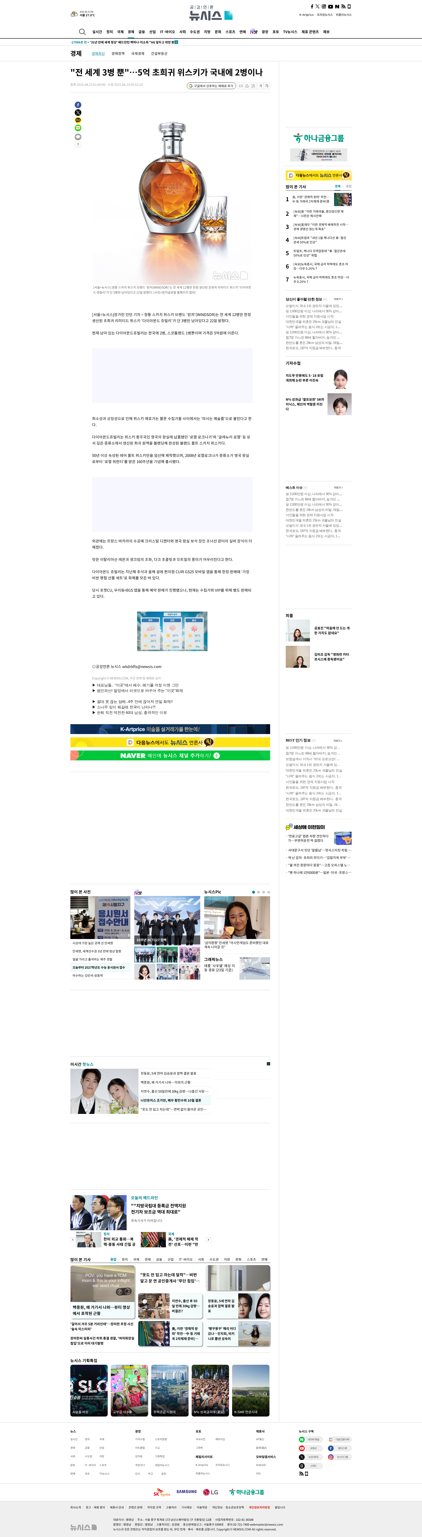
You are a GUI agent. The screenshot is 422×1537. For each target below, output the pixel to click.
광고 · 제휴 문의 (95, 1507)
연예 (242, 31)
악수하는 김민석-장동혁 (88, 975)
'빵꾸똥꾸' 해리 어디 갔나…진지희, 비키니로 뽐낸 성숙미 (222, 1333)
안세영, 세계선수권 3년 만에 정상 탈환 (97, 951)
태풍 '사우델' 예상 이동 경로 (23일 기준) (219, 967)
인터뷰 (138, 1456)
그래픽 (199, 1448)
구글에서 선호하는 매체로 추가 (213, 86)
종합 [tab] (349, 186)
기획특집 (160, 1456)
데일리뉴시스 (162, 1465)
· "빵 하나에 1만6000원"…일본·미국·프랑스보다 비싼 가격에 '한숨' (319, 872)
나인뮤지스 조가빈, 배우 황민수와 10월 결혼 (171, 1100)
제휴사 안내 (117, 1507)
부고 (150, 1474)
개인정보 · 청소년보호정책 (228, 1507)
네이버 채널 (313, 1439)
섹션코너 (140, 1465)
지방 (207, 31)
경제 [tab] (337, 186)
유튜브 (313, 1448)
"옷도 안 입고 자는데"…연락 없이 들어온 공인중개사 (175, 1109)
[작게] (260, 86)
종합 (113, 1259)
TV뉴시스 (290, 31)
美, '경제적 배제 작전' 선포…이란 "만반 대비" (183, 1244)
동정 (163, 1474)
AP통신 (260, 1439)
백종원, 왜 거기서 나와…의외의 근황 (166, 1082)
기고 (157, 1448)
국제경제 (137, 53)
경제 (131, 31)
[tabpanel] (237, 923)
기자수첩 (293, 363)
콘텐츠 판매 (135, 1507)
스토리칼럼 (161, 1439)
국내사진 (200, 1439)
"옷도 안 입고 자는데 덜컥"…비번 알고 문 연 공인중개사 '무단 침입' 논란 (168, 1278)
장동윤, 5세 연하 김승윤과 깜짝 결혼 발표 (168, 1073)
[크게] (267, 86)
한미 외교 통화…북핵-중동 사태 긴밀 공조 (120, 1244)
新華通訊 (261, 1448)
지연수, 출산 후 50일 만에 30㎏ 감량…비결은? (186, 1305)
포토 (276, 31)
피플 (289, 615)
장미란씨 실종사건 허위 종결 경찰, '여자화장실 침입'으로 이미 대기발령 (102, 1341)
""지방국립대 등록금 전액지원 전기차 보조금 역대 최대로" (158, 1208)
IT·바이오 (167, 31)
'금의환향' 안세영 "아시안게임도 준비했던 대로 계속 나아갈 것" (236, 945)
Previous (72, 1239)
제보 (326, 31)
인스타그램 (342, 1457)
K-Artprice (306, 15)
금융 (141, 31)
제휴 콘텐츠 (310, 31)
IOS (258, 1473)
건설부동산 (159, 53)
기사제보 (186, 1507)
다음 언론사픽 (342, 1439)
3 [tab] (263, 892)
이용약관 (202, 1507)
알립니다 (280, 1507)
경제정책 (118, 53)
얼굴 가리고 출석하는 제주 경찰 (92, 959)
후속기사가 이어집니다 (146, 1220)
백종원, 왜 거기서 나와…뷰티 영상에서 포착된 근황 (101, 1310)
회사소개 (75, 1507)
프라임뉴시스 (325, 15)
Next (208, 1239)
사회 (182, 31)
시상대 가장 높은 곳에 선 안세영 (93, 943)
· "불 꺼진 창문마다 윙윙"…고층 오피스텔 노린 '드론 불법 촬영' (319, 865)
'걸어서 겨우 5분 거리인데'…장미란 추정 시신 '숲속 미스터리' (101, 1326)
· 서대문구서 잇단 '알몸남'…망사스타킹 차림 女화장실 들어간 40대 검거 (319, 850)
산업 (152, 31)
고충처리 (171, 1507)
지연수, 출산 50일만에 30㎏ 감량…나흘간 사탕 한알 (175, 1091)
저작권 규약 (154, 1507)
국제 (120, 31)
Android (261, 1465)
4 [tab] (268, 892)
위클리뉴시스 (344, 15)
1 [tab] (253, 892)
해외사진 (220, 1439)
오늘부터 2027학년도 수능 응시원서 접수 (99, 967)
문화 (218, 31)
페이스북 (342, 1448)
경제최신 (98, 53)
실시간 (97, 31)
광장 (265, 31)
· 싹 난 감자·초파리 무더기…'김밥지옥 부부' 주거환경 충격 (319, 857)
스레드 (313, 1466)
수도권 (195, 31)
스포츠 (230, 31)
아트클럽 (140, 1448)
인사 (137, 1474)
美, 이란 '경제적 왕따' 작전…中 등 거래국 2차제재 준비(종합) (186, 1333)
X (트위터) (313, 1457)
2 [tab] (258, 892)
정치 (109, 31)
